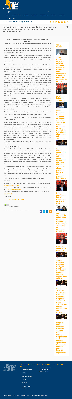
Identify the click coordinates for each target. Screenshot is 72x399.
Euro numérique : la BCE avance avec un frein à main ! (61, 198)
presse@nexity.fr (8, 194)
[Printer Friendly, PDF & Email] (6, 205)
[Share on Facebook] (41, 211)
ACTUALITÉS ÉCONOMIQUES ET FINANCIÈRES (22, 22)
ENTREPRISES (44, 15)
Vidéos (7, 15)
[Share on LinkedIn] (47, 211)
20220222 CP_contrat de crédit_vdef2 (16, 199)
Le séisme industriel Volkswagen (61, 98)
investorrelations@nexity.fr (11, 185)
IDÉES (53, 15)
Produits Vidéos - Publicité (27, 387)
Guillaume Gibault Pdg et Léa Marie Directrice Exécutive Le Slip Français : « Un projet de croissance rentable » (61, 222)
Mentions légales (27, 376)
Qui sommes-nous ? (27, 369)
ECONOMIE (34, 15)
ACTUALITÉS (16, 15)
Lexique (24, 372)
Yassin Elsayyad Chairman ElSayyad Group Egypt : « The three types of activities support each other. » (61, 270)
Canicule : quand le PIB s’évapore (61, 249)
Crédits (24, 379)
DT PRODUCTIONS (10, 18)
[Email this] (50, 211)
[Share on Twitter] (44, 211)
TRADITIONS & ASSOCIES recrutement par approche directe (45, 369)
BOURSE (25, 15)
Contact (24, 382)
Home (4, 22)
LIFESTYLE (61, 15)
